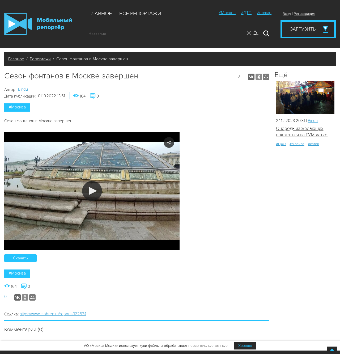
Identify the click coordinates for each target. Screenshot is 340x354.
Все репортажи (140, 13)
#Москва (227, 12)
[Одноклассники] (259, 77)
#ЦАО (281, 144)
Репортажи (40, 59)
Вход (287, 13)
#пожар (264, 12)
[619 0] (305, 97)
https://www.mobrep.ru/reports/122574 (53, 313)
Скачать (20, 258)
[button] (92, 191)
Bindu (23, 89)
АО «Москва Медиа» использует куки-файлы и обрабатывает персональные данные (156, 345)
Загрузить (303, 29)
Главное (100, 13)
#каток (313, 144)
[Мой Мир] (266, 77)
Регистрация (304, 13)
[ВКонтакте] (251, 77)
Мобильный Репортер (38, 24)
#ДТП (246, 12)
